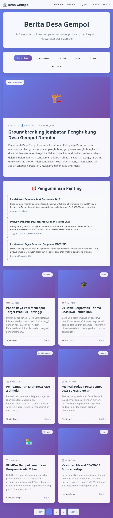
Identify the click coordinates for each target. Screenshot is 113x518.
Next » (73, 511)
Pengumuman (56, 66)
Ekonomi (62, 58)
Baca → (47, 340)
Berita (95, 4)
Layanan (84, 4)
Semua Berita (22, 58)
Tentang (71, 4)
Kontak (106, 4)
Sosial (77, 58)
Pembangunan (43, 58)
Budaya (93, 58)
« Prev (39, 511)
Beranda (58, 4)
